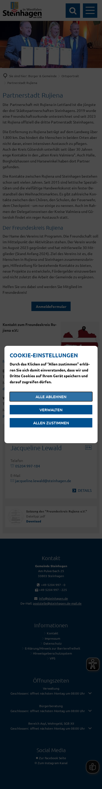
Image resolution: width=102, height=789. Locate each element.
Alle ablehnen (51, 396)
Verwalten (51, 409)
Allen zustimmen (51, 422)
